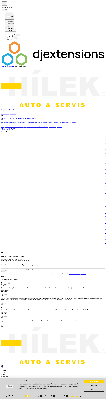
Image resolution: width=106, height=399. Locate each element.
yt (11, 109)
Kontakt (13, 128)
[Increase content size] (19, 35)
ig (12, 109)
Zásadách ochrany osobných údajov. (77, 274)
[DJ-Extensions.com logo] (53, 65)
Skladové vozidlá (4, 129)
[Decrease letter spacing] (16, 39)
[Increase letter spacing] (19, 39)
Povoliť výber (94, 385)
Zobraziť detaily (75, 396)
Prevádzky (3, 111)
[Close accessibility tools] (6, 10)
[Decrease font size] (14, 36)
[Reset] (3, 10)
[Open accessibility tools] (4, 3)
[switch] (40, 396)
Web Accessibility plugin (8, 66)
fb (10, 109)
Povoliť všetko (94, 381)
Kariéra (9, 128)
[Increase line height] (17, 38)
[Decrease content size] (17, 35)
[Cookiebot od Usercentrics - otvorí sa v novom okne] (9, 396)
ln (13, 109)
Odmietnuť (94, 389)
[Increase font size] (16, 36)
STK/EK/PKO (4, 128)
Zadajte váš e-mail (30, 269)
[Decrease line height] (15, 38)
